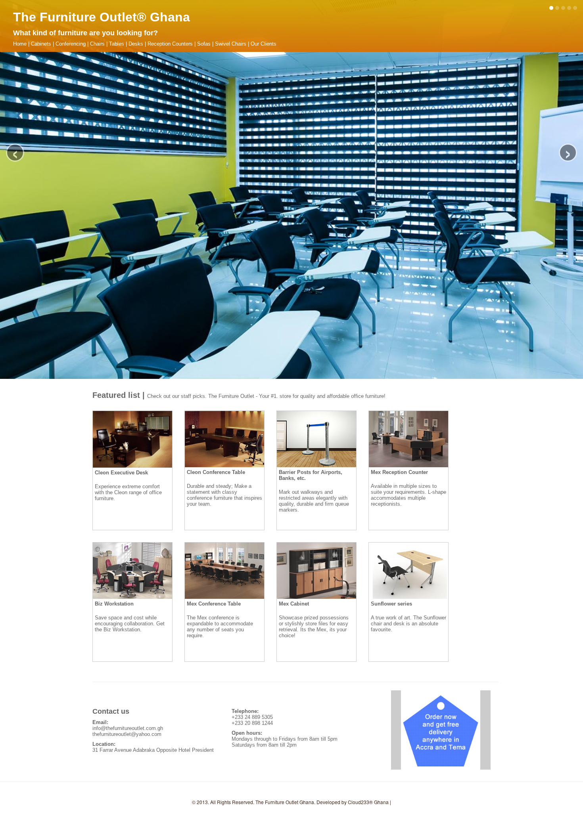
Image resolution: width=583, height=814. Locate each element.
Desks (135, 44)
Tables (116, 44)
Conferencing (71, 44)
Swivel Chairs (230, 44)
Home (20, 44)
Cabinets (41, 44)
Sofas (204, 44)
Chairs (97, 44)
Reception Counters (170, 44)
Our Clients (263, 44)
